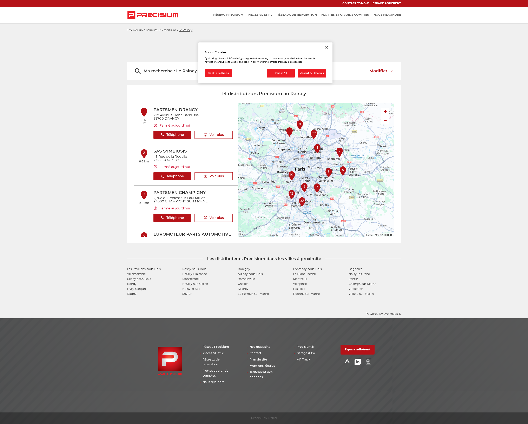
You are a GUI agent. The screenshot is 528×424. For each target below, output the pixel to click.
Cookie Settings (218, 73)
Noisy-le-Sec (191, 289)
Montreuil (300, 279)
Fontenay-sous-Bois (307, 269)
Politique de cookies (290, 62)
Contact (255, 353)
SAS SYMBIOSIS (170, 151)
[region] (265, 62)
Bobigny (244, 269)
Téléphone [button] (175, 134)
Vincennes (356, 289)
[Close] (326, 47)
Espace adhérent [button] (357, 349)
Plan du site (258, 359)
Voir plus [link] (217, 134)
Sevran (187, 293)
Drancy (243, 289)
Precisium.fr (306, 346)
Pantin (353, 279)
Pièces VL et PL (214, 353)
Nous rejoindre (214, 382)
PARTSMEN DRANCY (175, 110)
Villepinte (300, 284)
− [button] (385, 120)
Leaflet (369, 234)
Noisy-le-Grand (359, 274)
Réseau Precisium (216, 346)
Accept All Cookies (312, 73)
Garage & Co (306, 353)
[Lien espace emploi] (368, 362)
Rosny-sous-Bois (194, 269)
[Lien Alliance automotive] (347, 362)
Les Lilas (299, 289)
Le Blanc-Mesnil (304, 274)
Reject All (281, 73)
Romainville (246, 279)
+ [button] (385, 111)
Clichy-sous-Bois (139, 279)
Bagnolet (355, 269)
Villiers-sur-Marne (361, 293)
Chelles (243, 284)
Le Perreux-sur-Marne (253, 293)
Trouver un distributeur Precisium (151, 30)
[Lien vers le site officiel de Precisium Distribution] (153, 15)
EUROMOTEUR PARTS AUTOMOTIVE (192, 234)
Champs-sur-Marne (362, 284)
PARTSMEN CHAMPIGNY (179, 193)
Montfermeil (191, 279)
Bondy (132, 284)
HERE (390, 234)
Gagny (132, 293)
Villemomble (136, 274)
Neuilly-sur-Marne (195, 284)
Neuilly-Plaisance (194, 274)
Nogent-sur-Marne (306, 293)
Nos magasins (260, 346)
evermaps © (392, 313)
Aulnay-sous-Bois (250, 274)
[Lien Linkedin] (358, 362)
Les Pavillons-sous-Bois (144, 269)
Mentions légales (262, 365)
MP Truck (303, 359)
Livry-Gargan (136, 289)
